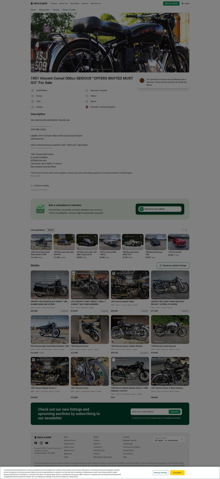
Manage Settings (160, 472)
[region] (110, 473)
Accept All (177, 472)
